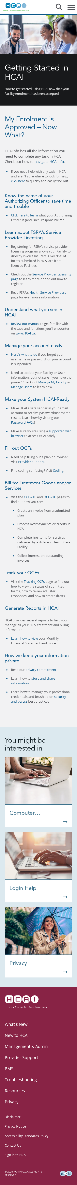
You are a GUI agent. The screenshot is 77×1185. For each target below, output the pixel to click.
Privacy (12, 1102)
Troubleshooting (21, 1079)
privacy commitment (40, 670)
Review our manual (25, 324)
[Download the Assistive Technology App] (66, 1173)
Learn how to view (24, 638)
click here (18, 181)
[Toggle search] (59, 7)
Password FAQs (22, 422)
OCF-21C (50, 497)
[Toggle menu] (71, 7)
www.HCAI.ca (25, 333)
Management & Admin (26, 1046)
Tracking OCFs (34, 581)
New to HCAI (17, 1035)
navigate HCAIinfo (49, 161)
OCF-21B (30, 497)
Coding (58, 470)
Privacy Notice (15, 1126)
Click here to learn (24, 215)
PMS (9, 1068)
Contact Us (13, 1145)
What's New (16, 1024)
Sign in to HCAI (15, 1155)
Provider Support (31, 462)
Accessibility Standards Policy (26, 1136)
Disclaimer (13, 1117)
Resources (15, 1091)
